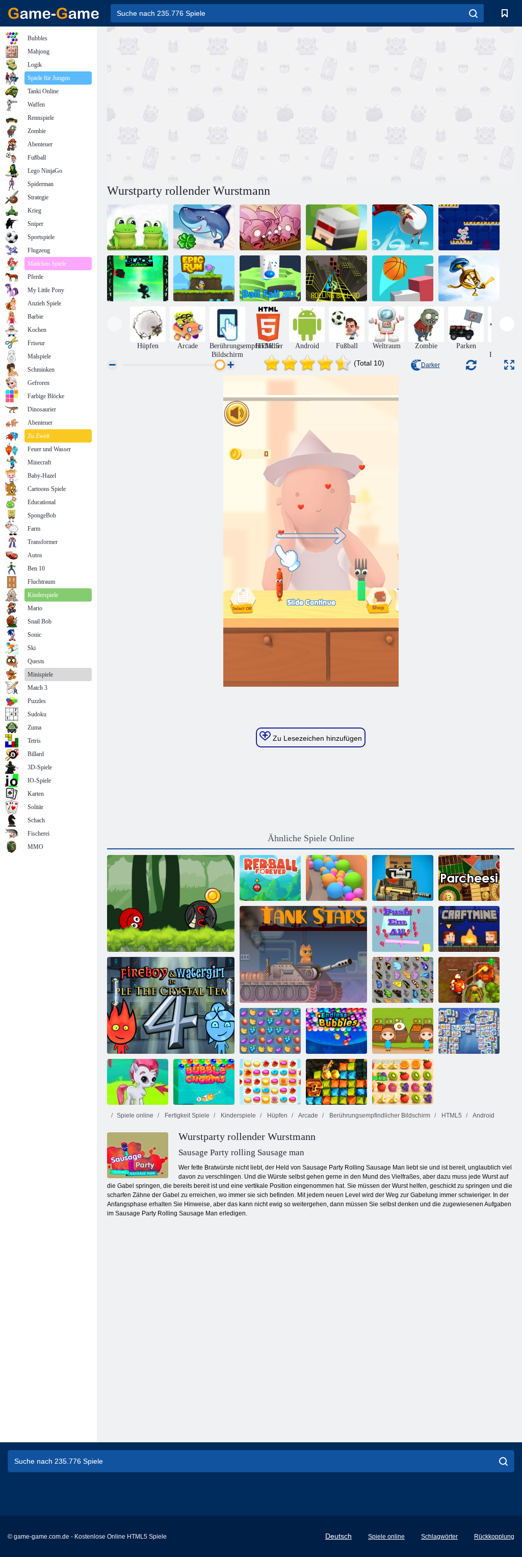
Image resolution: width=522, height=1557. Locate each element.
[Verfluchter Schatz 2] (469, 980)
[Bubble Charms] (203, 1082)
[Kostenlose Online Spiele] (53, 13)
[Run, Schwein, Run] (270, 227)
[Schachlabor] (469, 227)
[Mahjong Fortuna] (469, 1031)
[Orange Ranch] (402, 1031)
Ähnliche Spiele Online (311, 838)
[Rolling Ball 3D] (336, 278)
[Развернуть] (509, 365)
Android (483, 1115)
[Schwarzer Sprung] (137, 278)
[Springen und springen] (336, 227)
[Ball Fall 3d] (270, 278)
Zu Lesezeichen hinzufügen (316, 738)
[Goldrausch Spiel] (336, 1082)
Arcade (307, 1115)
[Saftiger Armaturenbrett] (402, 1082)
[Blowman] (402, 227)
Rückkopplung (494, 1536)
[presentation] (114, 324)
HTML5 (451, 1115)
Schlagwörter (439, 1536)
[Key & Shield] (469, 278)
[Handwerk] (469, 929)
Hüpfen (277, 1115)
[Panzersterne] (303, 954)
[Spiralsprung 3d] (402, 278)
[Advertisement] (209, 103)
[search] (473, 13)
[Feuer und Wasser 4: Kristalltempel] (170, 1005)
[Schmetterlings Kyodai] (402, 980)
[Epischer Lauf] (203, 278)
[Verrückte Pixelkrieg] (402, 878)
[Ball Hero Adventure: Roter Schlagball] (170, 903)
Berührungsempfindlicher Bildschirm (379, 1115)
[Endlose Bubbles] (336, 1031)
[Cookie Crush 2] (270, 1082)
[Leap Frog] (137, 227)
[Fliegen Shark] (203, 227)
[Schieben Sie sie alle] (402, 929)
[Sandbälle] (336, 878)
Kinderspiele (237, 1115)
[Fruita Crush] (270, 1031)
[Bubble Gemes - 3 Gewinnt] (137, 1082)
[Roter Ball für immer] (270, 878)
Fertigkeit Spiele (186, 1115)
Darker (430, 365)
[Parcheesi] (469, 878)
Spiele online (135, 1115)
